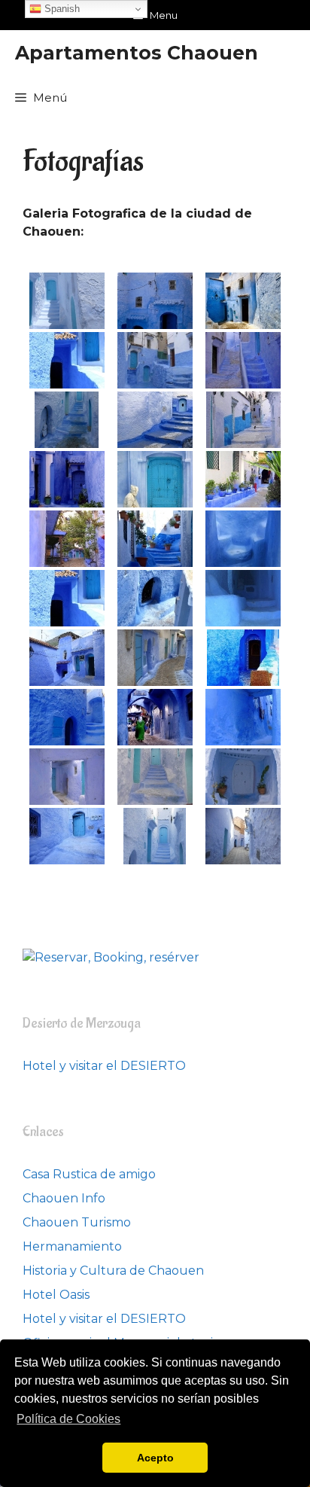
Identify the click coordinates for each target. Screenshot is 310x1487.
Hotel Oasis (56, 1294)
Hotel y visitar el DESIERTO (104, 1066)
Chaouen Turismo (77, 1222)
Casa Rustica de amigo (89, 1174)
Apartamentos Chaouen (136, 52)
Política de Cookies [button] (68, 1418)
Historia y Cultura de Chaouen (113, 1270)
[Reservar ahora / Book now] (111, 957)
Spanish (60, 8)
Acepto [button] (155, 1458)
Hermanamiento (72, 1246)
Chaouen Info (64, 1198)
